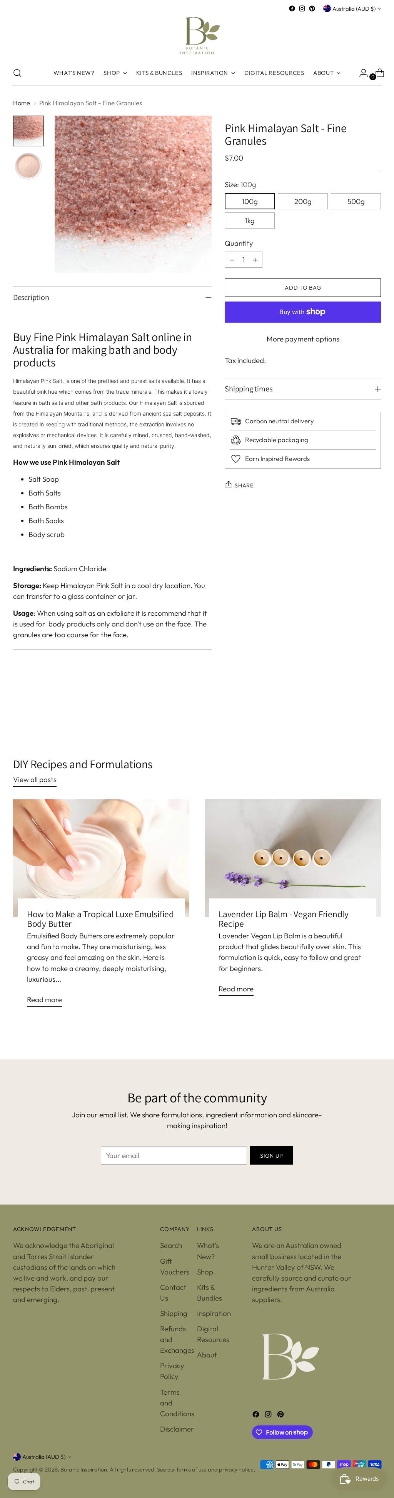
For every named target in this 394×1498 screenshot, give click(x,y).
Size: (240, 184)
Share (244, 485)
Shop (205, 1271)
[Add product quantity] (255, 259)
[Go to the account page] (360, 73)
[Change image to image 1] (28, 131)
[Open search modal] (17, 73)
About (207, 1354)
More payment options (303, 338)
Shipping (173, 1313)
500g (356, 201)
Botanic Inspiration (83, 1469)
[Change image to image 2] (28, 166)
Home (21, 103)
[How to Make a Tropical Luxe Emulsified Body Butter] (101, 857)
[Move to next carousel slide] (374, 715)
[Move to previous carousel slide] (356, 716)
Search (171, 1245)
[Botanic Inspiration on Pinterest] (312, 8)
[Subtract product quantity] (232, 259)
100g (250, 201)
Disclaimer (177, 1428)
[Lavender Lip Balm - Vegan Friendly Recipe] (293, 857)
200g (303, 201)
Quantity (239, 243)
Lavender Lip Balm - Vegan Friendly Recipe (284, 919)
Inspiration (214, 1313)
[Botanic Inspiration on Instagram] (302, 8)
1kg (250, 220)
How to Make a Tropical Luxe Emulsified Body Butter (100, 919)
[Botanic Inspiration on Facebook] (292, 8)
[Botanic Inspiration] (197, 37)
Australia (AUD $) (354, 8)
